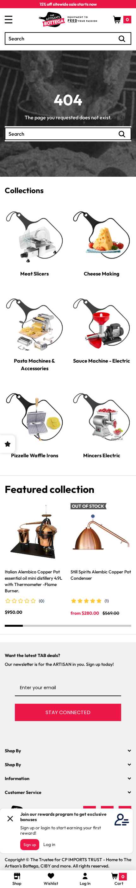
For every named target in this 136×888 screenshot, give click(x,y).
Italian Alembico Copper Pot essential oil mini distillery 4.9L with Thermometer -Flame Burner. (33, 581)
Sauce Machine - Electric (101, 361)
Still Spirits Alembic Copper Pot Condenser (101, 575)
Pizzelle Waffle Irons (34, 455)
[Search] (122, 39)
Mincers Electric (101, 455)
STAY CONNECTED (68, 712)
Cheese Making (101, 273)
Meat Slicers (34, 273)
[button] (122, 19)
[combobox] (68, 38)
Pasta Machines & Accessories (34, 364)
